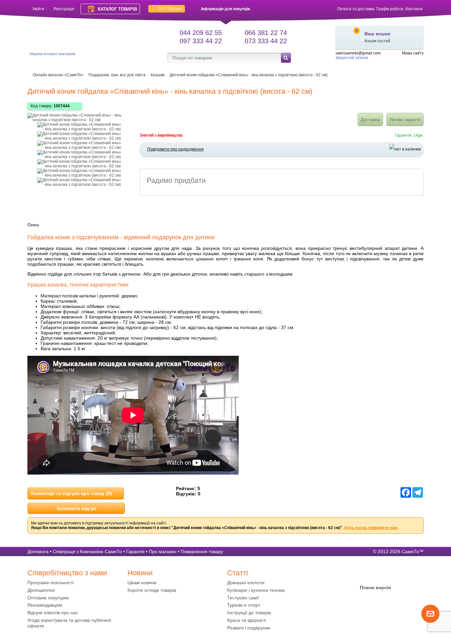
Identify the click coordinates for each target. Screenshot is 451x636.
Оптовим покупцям (48, 597)
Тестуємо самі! (243, 597)
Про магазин (162, 551)
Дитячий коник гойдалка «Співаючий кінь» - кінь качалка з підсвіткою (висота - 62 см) (249, 75)
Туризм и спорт (243, 605)
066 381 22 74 (266, 32)
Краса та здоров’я (246, 620)
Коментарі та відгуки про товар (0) (71, 493)
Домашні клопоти (245, 582)
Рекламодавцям (44, 605)
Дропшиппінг (41, 590)
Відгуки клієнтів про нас (52, 612)
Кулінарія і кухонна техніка (256, 590)
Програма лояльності (50, 582)
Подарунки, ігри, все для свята (117, 75)
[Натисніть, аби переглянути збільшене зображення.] (80, 119)
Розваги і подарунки (248, 627)
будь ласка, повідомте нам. (371, 527)
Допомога (38, 551)
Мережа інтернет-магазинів (52, 54)
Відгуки (170, 8)
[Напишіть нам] (430, 621)
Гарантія (135, 551)
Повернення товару (202, 551)
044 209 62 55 (201, 32)
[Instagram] (388, 574)
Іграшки (158, 75)
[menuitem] (75, 583)
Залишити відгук (76, 508)
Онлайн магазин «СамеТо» (58, 75)
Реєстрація (63, 9)
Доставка (370, 119)
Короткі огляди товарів (151, 590)
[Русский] (420, 58)
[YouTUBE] (375, 574)
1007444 (61, 106)
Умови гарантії (405, 119)
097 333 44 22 (201, 41)
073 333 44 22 (266, 41)
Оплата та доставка (355, 9)
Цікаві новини (141, 582)
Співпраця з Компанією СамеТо (87, 551)
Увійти (38, 9)
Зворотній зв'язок (351, 57)
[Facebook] (362, 574)
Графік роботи (389, 9)
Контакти (414, 9)
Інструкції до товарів (249, 612)
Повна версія (375, 587)
